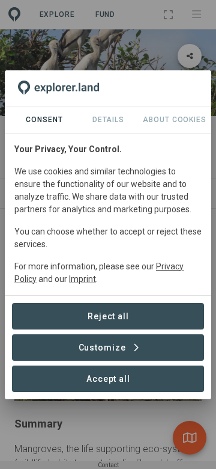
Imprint (82, 279)
